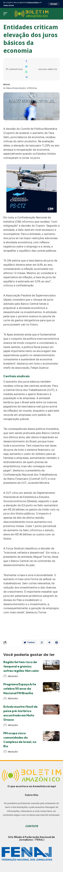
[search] (57, 13)
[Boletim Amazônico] (31, 14)
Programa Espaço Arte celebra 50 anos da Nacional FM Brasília (19, 688)
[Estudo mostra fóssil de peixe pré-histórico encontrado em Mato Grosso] (51, 710)
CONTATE (31, 826)
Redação (13, 676)
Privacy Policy (33, 2)
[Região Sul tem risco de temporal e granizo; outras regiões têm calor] (51, 665)
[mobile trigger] (6, 13)
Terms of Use (8, 5)
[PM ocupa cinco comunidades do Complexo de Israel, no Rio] (51, 736)
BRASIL (6, 84)
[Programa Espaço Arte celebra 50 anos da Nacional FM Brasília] (51, 687)
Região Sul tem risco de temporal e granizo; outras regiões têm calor (21, 666)
